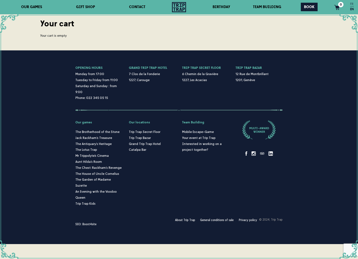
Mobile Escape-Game (198, 132)
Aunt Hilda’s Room (88, 161)
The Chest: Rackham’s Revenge (98, 167)
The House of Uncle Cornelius (97, 173)
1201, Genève (245, 80)
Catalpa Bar (137, 149)
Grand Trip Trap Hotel (148, 68)
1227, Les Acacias (194, 80)
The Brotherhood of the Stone (97, 132)
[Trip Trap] (179, 7)
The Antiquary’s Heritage (93, 144)
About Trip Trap (185, 220)
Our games (31, 7)
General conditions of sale (217, 220)
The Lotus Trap (86, 149)
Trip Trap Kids (85, 203)
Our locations (139, 122)
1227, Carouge (139, 80)
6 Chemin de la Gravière (200, 74)
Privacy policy (248, 220)
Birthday (221, 7)
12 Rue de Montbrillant (252, 74)
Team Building (267, 7)
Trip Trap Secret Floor (201, 68)
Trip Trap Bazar (249, 68)
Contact (137, 7)
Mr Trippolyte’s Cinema (92, 155)
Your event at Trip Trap (198, 138)
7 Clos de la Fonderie (144, 74)
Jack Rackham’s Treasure (93, 138)
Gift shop (85, 7)
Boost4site (89, 224)
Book (309, 7)
